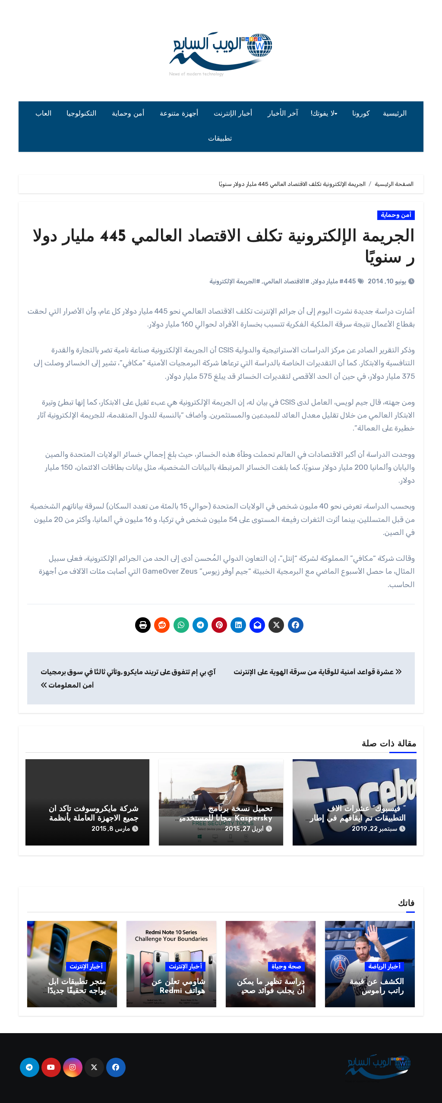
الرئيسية (395, 113)
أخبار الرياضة (384, 966)
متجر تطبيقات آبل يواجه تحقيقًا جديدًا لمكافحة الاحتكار (76, 991)
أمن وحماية (129, 113)
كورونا (361, 113)
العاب (44, 113)
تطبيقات (221, 138)
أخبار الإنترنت (234, 113)
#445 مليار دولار (334, 281)
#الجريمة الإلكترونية (234, 281)
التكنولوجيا (82, 113)
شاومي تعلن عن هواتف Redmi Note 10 (178, 991)
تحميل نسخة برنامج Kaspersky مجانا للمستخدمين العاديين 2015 (223, 818)
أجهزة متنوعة (180, 113)
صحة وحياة (286, 966)
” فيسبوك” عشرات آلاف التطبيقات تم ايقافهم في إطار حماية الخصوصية (358, 818)
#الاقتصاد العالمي (286, 281)
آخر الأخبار (283, 113)
